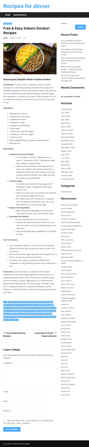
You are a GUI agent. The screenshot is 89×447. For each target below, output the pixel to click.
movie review (66, 208)
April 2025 (65, 165)
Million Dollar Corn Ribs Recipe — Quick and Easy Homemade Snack (71, 69)
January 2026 (66, 134)
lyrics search (66, 281)
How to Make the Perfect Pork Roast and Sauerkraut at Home (73, 43)
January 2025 (66, 175)
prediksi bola (66, 339)
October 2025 (67, 144)
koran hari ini (66, 353)
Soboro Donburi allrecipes (30, 314)
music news (66, 325)
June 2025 (65, 158)
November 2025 (67, 140)
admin (5, 38)
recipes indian (66, 267)
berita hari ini (66, 346)
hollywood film (67, 257)
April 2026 (65, 123)
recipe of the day (68, 229)
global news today (68, 322)
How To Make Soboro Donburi (41, 308)
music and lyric (67, 288)
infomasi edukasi (68, 384)
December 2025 (67, 137)
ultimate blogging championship (68, 299)
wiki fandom (66, 311)
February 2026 (67, 130)
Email (6, 401)
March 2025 (66, 168)
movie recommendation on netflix (72, 262)
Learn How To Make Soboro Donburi (37, 311)
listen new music (68, 284)
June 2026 (65, 116)
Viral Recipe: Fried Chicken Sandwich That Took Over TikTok (72, 52)
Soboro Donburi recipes (21, 317)
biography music (68, 318)
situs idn (64, 356)
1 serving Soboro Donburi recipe (19, 302)
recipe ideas (66, 247)
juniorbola (15, 91)
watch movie (66, 254)
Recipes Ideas (20, 15)
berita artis (65, 332)
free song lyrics (67, 240)
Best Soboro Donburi (39, 302)
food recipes (66, 270)
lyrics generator (67, 277)
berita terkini (66, 342)
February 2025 (67, 172)
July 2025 (65, 154)
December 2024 (67, 179)
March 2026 (66, 127)
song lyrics (65, 236)
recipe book (66, 215)
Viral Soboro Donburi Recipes (41, 317)
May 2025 (65, 161)
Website (7, 411)
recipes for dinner (68, 219)
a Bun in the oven (68, 295)
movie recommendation (70, 222)
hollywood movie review (71, 250)
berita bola (65, 329)
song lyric (65, 304)
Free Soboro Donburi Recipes (19, 308)
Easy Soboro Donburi (28, 305)
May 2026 (65, 120)
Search (64, 23)
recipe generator (68, 212)
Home (7, 15)
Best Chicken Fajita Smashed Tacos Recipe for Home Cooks (73, 60)
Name (6, 392)
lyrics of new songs (69, 274)
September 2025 (68, 147)
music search (66, 243)
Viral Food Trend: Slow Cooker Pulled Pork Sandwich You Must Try (73, 78)
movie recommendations (71, 226)
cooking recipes (67, 308)
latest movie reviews (69, 205)
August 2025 (66, 151)
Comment (8, 363)
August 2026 (66, 109)
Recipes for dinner (26, 6)
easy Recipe (66, 291)
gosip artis (65, 381)
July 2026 (65, 113)
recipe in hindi (67, 233)
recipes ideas (8, 23)
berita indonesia (67, 374)
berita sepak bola (68, 349)
